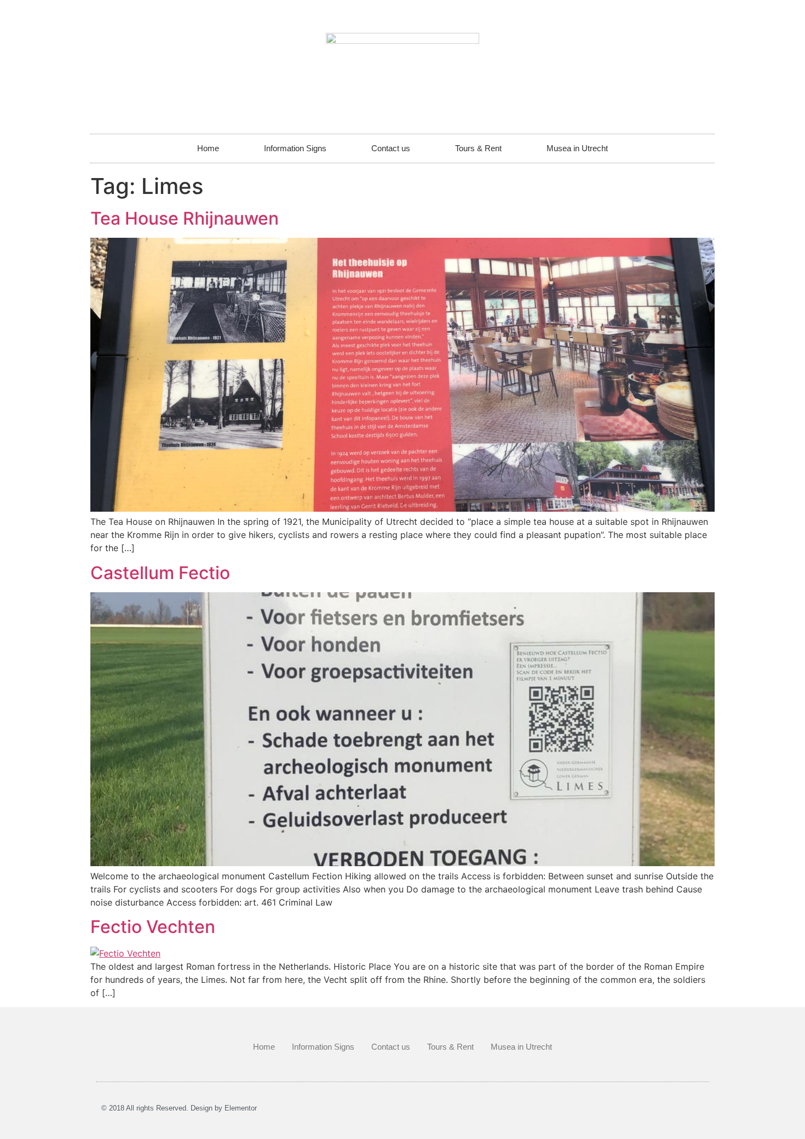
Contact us (390, 148)
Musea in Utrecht (577, 148)
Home (208, 148)
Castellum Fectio (160, 572)
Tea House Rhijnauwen (184, 218)
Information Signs (295, 148)
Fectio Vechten (152, 926)
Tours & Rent (478, 148)
